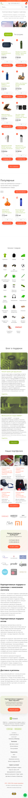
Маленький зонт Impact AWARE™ (12, 416)
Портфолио (14, 757)
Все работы (14, 506)
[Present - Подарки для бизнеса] (2, 3)
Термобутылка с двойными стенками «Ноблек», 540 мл (20, 147)
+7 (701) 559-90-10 (14, 542)
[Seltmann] (5, 557)
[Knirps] (5, 572)
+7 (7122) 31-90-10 (14, 540)
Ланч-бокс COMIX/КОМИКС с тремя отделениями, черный (21, 116)
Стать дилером (14, 748)
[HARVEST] (14, 516)
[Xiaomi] (18, 523)
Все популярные (21, 192)
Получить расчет (14, 709)
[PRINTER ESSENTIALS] (13, 564)
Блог (14, 754)
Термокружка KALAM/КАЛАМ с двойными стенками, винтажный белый (6, 148)
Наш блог (14, 442)
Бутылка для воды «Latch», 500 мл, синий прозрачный (20, 211)
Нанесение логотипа (14, 759)
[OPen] (4, 564)
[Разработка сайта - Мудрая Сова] (14, 795)
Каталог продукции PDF (14, 761)
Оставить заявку (14, 546)
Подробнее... (5, 394)
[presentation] (1, 192)
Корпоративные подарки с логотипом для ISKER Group (6, 495)
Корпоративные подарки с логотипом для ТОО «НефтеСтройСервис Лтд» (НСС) (7, 471)
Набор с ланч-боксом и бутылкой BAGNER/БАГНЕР (21, 84)
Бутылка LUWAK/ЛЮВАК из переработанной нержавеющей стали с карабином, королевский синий (6, 86)
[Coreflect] (22, 564)
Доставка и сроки (14, 744)
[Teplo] (23, 557)
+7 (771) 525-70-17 (15, 3)
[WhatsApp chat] (25, 795)
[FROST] (23, 516)
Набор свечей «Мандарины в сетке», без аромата (7, 211)
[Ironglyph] (13, 572)
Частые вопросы (14, 746)
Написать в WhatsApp (14, 738)
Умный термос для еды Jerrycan (12, 371)
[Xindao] (5, 516)
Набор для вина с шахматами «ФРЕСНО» (6, 115)
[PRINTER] (9, 523)
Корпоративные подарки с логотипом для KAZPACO (20, 470)
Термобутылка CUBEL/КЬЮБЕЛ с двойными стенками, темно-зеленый (20, 54)
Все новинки (14, 166)
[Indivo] (23, 572)
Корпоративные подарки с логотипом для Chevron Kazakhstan (21, 495)
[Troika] (14, 557)
